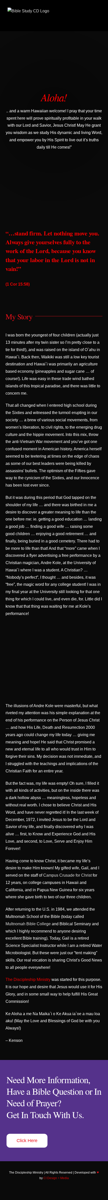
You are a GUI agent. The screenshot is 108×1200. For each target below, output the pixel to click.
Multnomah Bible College (28, 924)
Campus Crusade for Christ (67, 875)
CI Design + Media (56, 1178)
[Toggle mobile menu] (98, 20)
